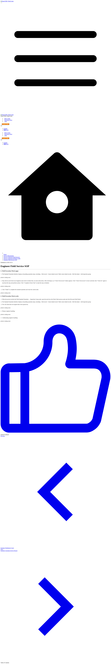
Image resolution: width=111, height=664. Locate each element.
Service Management (9, 255)
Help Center (7, 118)
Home (5, 254)
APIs (5, 121)
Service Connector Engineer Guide (12, 258)
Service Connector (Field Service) (12, 257)
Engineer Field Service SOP (10, 260)
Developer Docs (8, 120)
